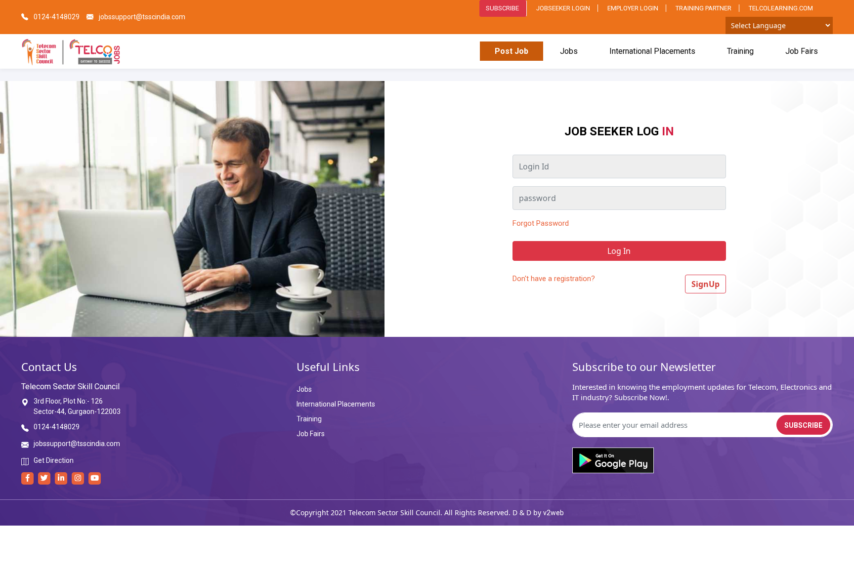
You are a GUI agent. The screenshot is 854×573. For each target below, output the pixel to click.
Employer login (632, 8)
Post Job (511, 51)
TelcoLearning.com (781, 8)
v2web (553, 513)
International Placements (652, 51)
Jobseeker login (563, 8)
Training (740, 51)
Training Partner (703, 8)
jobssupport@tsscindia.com (141, 17)
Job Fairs (801, 51)
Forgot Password (540, 223)
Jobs (569, 51)
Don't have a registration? (553, 278)
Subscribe (502, 8)
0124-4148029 (56, 17)
